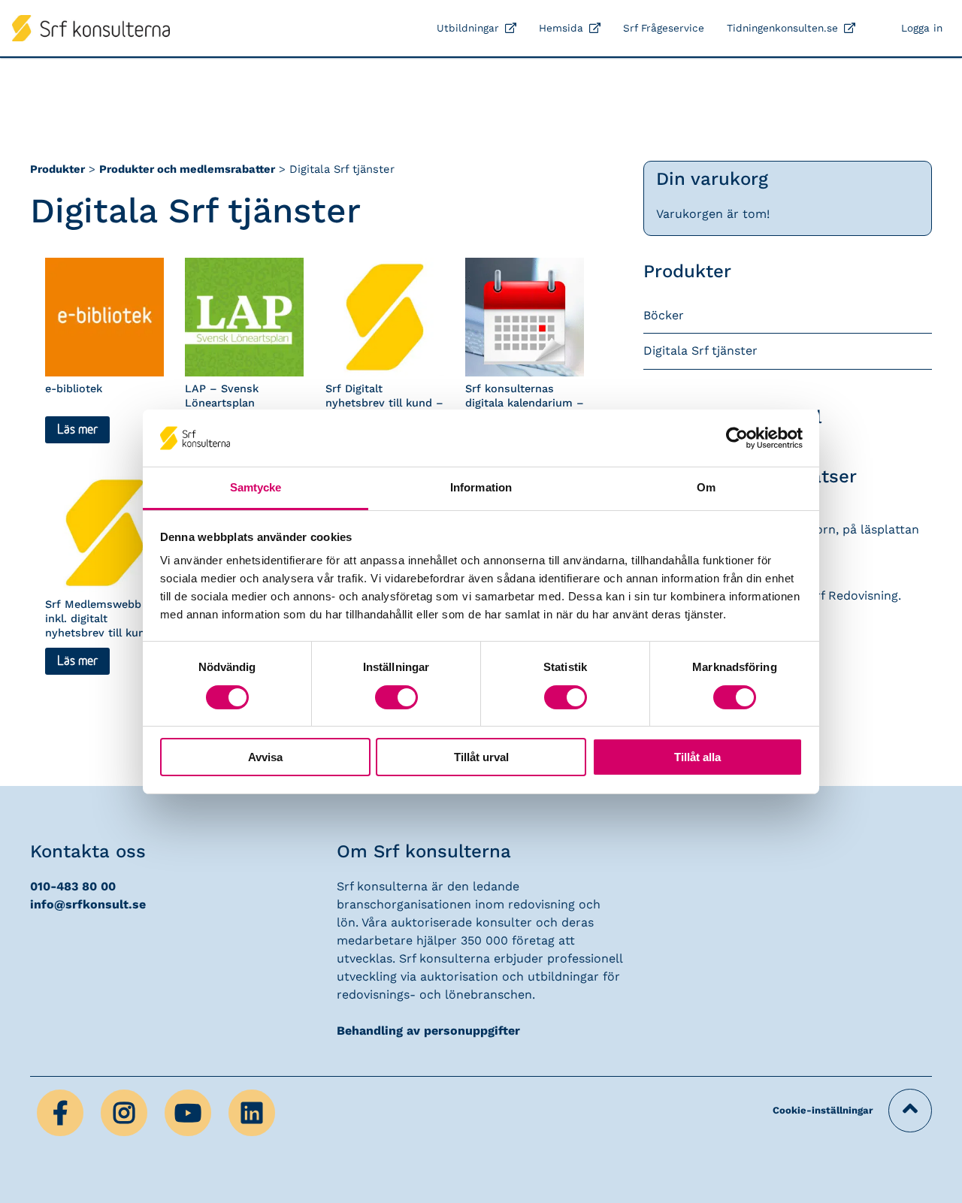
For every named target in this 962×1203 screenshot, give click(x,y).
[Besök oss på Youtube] (190, 1112)
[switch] (396, 697)
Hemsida (561, 28)
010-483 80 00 (73, 886)
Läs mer (77, 430)
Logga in (921, 28)
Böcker (663, 315)
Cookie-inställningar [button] (823, 1110)
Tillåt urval (481, 757)
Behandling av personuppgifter (428, 1030)
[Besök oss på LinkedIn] (252, 1112)
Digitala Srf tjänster (700, 350)
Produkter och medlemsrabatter (187, 169)
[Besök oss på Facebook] (62, 1112)
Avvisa (265, 757)
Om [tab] (706, 487)
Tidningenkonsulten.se (782, 28)
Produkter (57, 169)
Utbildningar (468, 28)
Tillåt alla (697, 757)
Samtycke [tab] (256, 487)
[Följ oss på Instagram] (126, 1112)
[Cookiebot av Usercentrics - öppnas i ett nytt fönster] (737, 438)
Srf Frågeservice (663, 28)
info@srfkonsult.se (88, 904)
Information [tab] (481, 487)
